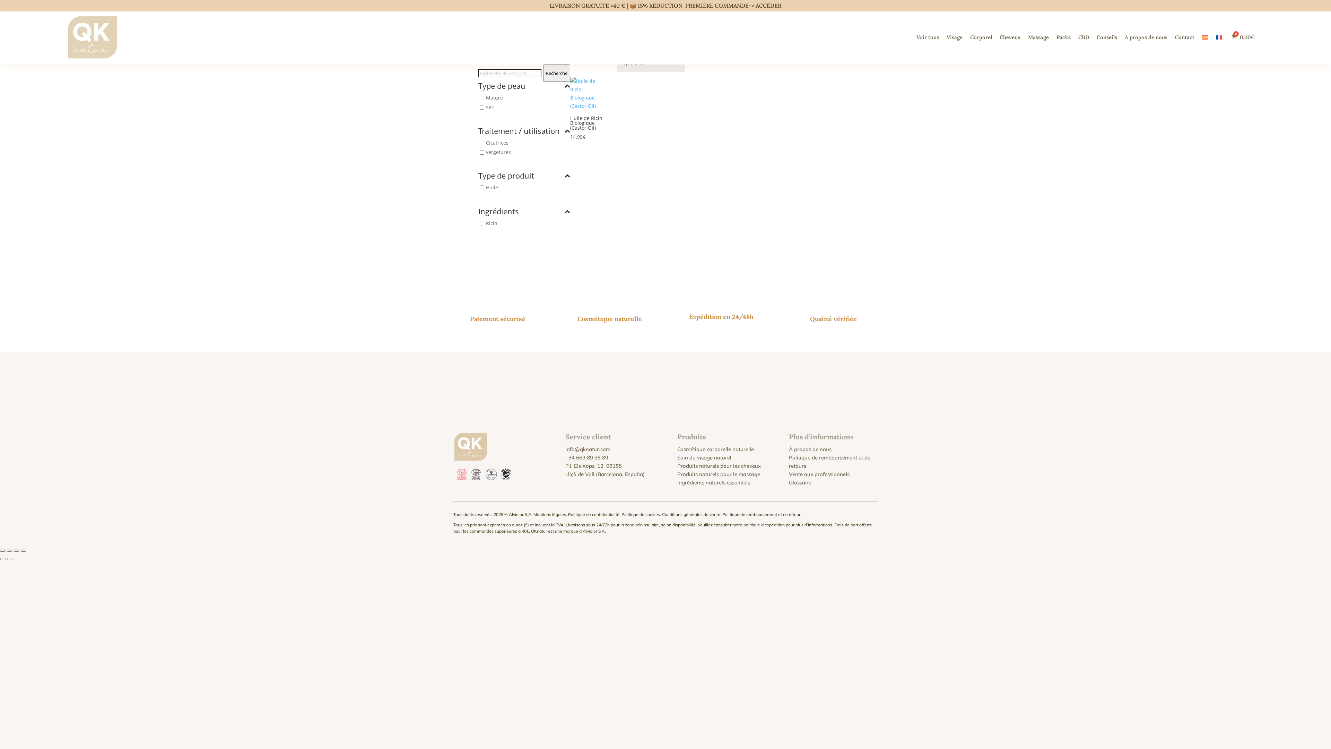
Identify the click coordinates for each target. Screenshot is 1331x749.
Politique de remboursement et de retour (761, 514)
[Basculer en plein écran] (9, 551)
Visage (955, 37)
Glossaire (800, 482)
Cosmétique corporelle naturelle (715, 449)
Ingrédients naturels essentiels (713, 482)
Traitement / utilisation (519, 131)
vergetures (498, 152)
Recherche (556, 73)
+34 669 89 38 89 (586, 457)
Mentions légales (549, 514)
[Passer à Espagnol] (1205, 37)
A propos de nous (1146, 37)
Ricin (491, 223)
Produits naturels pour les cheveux (719, 466)
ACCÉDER (768, 5)
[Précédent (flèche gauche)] (3, 559)
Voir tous (927, 37)
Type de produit (506, 176)
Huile (492, 187)
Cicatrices (497, 142)
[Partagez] (16, 551)
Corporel (981, 37)
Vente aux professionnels (819, 474)
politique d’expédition (764, 524)
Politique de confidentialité (593, 514)
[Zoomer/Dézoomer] (3, 551)
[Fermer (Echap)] (23, 551)
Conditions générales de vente (691, 514)
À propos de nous (810, 449)
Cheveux (1010, 37)
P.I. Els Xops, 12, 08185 (593, 466)
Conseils (1107, 37)
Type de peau (501, 86)
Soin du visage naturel (704, 457)
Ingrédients (498, 211)
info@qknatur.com (587, 449)
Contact (1184, 37)
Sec (490, 107)
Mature (494, 98)
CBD (1083, 37)
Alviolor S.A (594, 531)
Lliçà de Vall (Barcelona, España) (605, 474)
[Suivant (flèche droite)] (9, 559)
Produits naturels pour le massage (718, 474)
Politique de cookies (640, 514)
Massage (1038, 37)
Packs (1063, 37)
